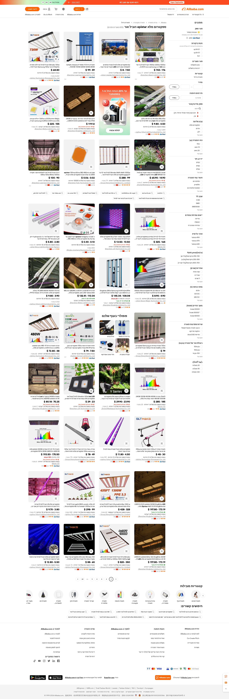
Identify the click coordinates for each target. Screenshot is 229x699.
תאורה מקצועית (139, 22)
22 (82, 579)
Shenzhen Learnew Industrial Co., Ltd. (81, 75)
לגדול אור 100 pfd (39, 193)
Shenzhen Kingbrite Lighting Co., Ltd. (81, 131)
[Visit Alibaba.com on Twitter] (48, 660)
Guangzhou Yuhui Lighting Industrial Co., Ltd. (149, 132)
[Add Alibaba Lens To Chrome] (163, 677)
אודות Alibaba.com (192, 629)
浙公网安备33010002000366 (153, 695)
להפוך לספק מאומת (53, 647)
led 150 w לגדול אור (108, 193)
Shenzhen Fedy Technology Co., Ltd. (81, 183)
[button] (87, 9)
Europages (149, 688)
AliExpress (80, 688)
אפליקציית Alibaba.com (74, 677)
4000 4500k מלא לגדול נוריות (132, 617)
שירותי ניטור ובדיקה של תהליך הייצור (151, 652)
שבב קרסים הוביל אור (77, 612)
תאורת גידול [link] (125, 22)
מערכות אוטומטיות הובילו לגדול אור (150, 198)
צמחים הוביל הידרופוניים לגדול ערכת (80, 617)
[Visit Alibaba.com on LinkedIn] (53, 660)
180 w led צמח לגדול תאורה (100, 612)
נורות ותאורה (152, 22)
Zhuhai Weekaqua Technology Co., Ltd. (151, 185)
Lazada (114, 688)
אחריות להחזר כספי (157, 638)
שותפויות (56, 652)
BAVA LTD (161, 247)
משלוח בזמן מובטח (157, 643)
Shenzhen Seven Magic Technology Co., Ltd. (149, 301)
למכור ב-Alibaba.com (52, 634)
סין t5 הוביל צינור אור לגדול (123, 198)
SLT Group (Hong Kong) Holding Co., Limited (114, 183)
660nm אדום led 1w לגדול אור (189, 612)
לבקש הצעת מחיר (123, 638)
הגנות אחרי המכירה (157, 647)
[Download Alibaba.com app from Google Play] (38, 677)
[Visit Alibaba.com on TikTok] (34, 660)
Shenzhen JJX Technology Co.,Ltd (117, 249)
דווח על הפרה (90, 656)
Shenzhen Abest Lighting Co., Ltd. (152, 75)
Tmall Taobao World (103, 688)
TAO (133, 688)
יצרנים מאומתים (124, 634)
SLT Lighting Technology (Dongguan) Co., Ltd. (43, 78)
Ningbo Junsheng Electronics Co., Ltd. (80, 250)
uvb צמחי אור (56, 193)
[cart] (55, 9)
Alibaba (163, 22)
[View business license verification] (136, 695)
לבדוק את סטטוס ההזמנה (51, 643)
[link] (226, 676)
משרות (196, 647)
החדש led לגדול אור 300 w (125, 612)
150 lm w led (72, 193)
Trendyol (140, 688)
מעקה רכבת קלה (146, 612)
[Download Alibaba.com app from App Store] (55, 677)
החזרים (92, 647)
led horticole (146, 193)
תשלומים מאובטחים (157, 634)
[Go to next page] (78, 579)
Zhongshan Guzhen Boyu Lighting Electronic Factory (43, 247)
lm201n (159, 193)
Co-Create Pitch (193, 638)
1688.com (90, 688)
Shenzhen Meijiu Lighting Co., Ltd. (46, 129)
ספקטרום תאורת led (165, 612)
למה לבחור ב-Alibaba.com (190, 634)
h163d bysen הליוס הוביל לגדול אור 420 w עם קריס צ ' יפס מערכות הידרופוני (174, 617)
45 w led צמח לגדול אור (107, 617)
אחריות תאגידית (193, 643)
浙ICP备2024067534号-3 (175, 695)
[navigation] (186, 301)
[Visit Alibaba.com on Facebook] (58, 660)
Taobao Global (124, 688)
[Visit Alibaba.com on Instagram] (44, 660)
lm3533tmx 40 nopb (128, 193)
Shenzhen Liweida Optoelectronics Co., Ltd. (114, 75)
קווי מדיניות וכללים (157, 656)
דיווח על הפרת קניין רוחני (86, 652)
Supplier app (109, 677)
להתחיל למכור (55, 638)
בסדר (174, 87)
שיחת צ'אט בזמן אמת (87, 638)
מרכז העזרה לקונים (88, 634)
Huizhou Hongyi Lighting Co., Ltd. (82, 356)
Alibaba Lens (186, 677)
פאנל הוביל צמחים (89, 193)
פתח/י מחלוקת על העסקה (86, 643)
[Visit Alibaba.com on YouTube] (39, 660)
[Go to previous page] (116, 579)
